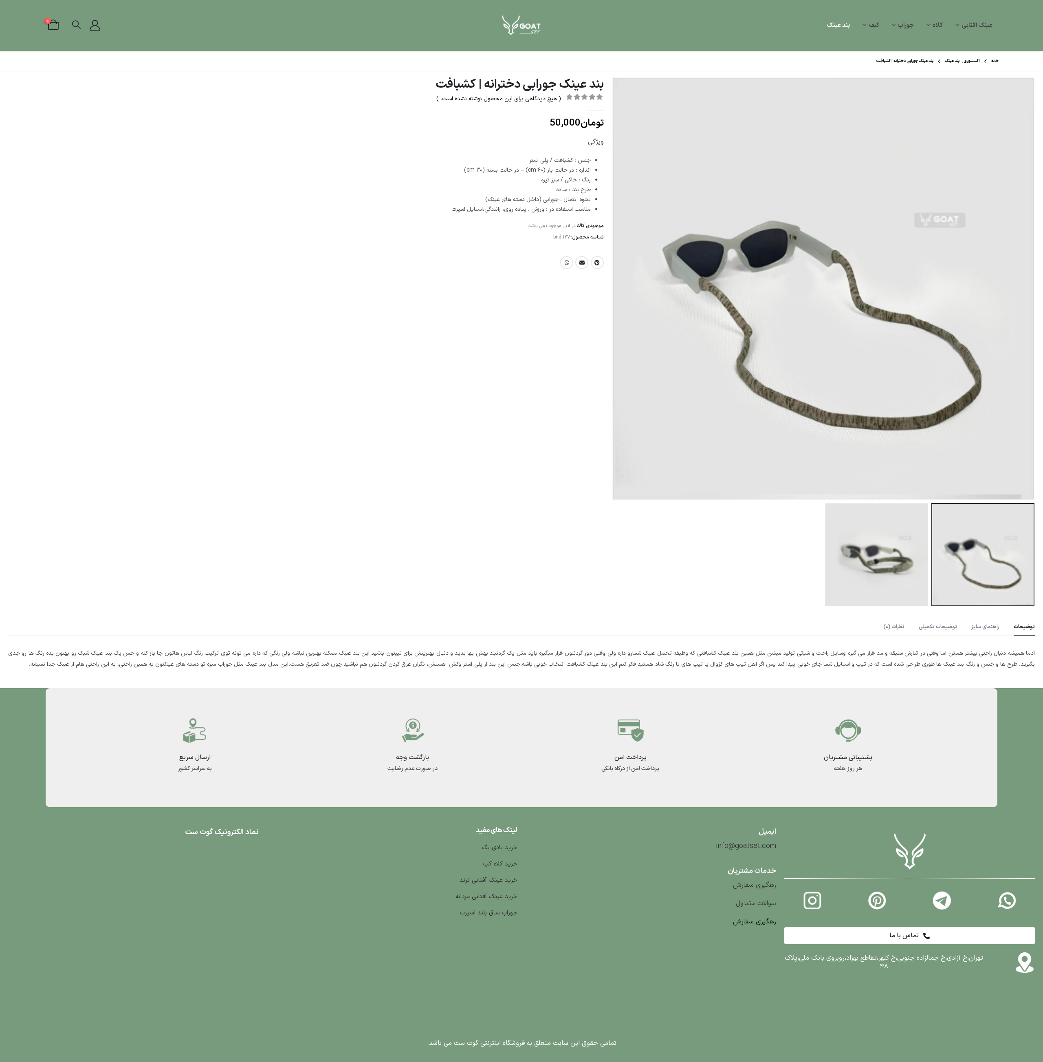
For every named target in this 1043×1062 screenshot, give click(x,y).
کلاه (938, 25)
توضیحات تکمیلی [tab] (938, 627)
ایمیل (581, 262)
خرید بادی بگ (499, 847)
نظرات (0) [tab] (893, 627)
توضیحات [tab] (1024, 627)
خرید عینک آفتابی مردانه (486, 896)
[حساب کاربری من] (95, 25)
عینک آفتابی (977, 25)
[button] (76, 25)
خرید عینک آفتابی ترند (488, 880)
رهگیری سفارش (754, 885)
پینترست (597, 262)
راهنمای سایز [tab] (985, 627)
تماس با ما (904, 936)
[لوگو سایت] (521, 25)
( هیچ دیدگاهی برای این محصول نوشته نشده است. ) (498, 99)
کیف (874, 25)
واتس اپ (566, 262)
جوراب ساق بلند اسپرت (488, 913)
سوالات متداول (756, 903)
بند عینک (838, 25)
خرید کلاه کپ (499, 864)
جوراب (906, 25)
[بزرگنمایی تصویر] (909, 834)
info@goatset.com (746, 846)
